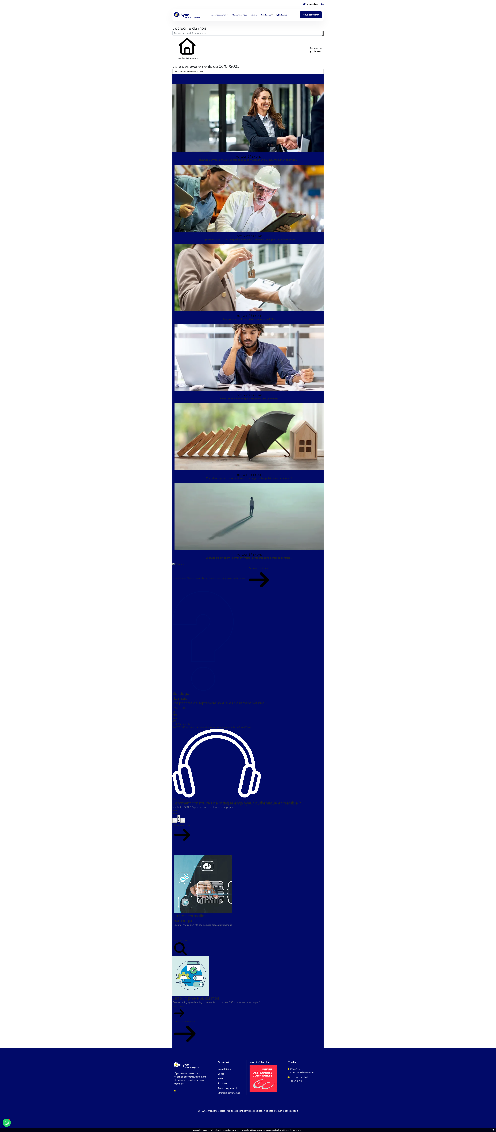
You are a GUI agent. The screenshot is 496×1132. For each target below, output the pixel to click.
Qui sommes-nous (239, 15)
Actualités (283, 15)
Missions (254, 15)
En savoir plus (295, 1130)
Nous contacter (311, 14)
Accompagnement (219, 15)
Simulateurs (266, 15)
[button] (7, 1123)
